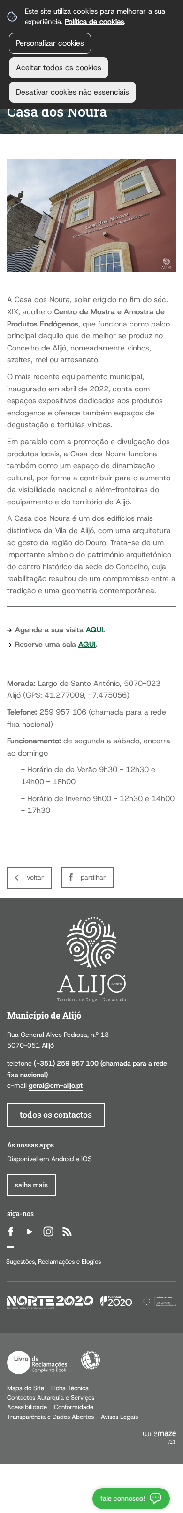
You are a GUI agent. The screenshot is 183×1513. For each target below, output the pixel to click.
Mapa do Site (25, 1388)
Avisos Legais (119, 1417)
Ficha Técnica (70, 1388)
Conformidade (73, 1407)
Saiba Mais (31, 1184)
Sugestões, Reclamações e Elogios (53, 1262)
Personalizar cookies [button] (50, 43)
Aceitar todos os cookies (58, 67)
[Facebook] (10, 1231)
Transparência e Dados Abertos (50, 1417)
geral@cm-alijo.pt (56, 1085)
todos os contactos (56, 1114)
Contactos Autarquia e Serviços (50, 1398)
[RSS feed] (67, 1231)
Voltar (35, 877)
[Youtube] (29, 1231)
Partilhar (93, 877)
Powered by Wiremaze (159, 1438)
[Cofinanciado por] (91, 1301)
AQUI (94, 630)
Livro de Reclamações (37, 1362)
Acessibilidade (90, 1360)
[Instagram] (48, 1231)
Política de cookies (94, 21)
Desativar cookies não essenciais (72, 92)
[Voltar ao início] (91, 959)
